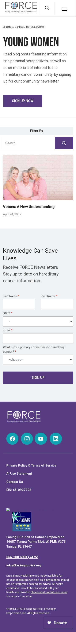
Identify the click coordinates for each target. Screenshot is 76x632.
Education (8, 27)
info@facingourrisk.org (23, 565)
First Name (11, 296)
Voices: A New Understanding (29, 206)
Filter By (36, 131)
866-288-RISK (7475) (22, 557)
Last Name (49, 296)
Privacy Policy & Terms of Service (31, 465)
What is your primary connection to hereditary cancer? (34, 349)
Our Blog (19, 27)
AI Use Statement (19, 473)
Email (7, 330)
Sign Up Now (22, 101)
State (7, 313)
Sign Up (38, 378)
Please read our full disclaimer (49, 592)
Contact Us (14, 482)
